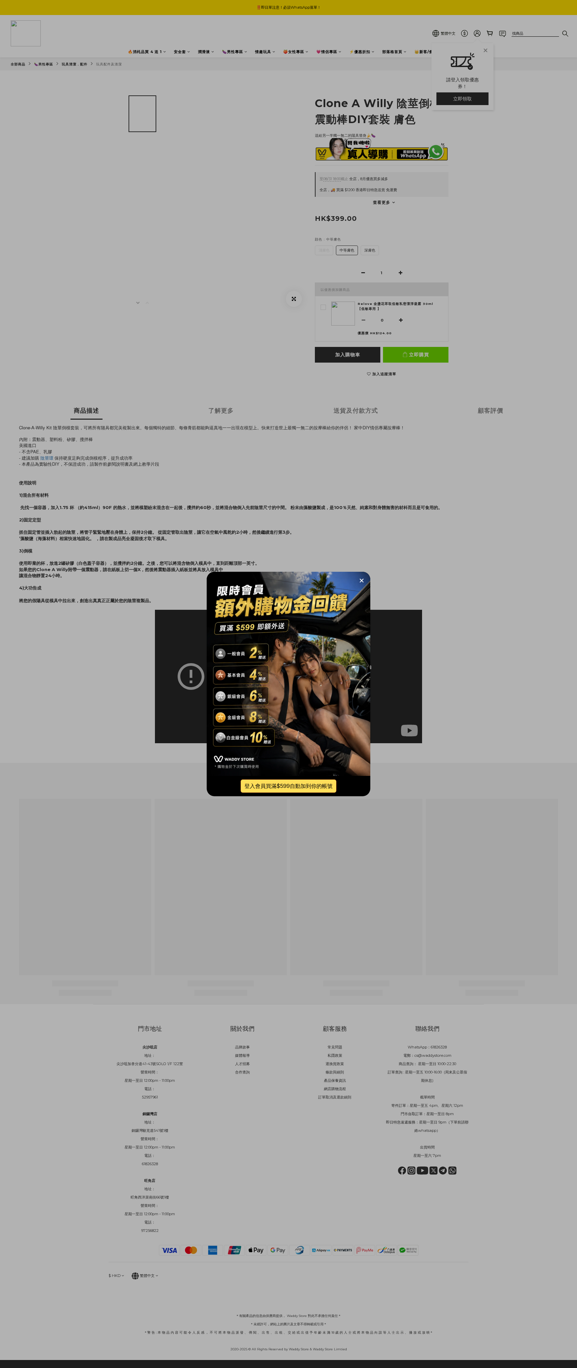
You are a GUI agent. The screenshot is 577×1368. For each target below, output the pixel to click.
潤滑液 (204, 51)
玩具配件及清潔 (109, 64)
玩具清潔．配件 (74, 64)
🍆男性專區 (232, 51)
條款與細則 (335, 1072)
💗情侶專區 (326, 51)
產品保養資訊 (335, 1080)
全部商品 (18, 64)
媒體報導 (242, 1055)
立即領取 (462, 99)
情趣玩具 (263, 51)
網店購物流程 (335, 1088)
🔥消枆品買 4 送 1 (145, 51)
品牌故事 (242, 1047)
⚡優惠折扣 (359, 51)
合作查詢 (242, 1072)
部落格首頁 (392, 51)
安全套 (180, 51)
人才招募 (242, 1063)
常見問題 (335, 1047)
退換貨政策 (335, 1063)
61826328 (439, 1047)
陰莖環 (46, 458)
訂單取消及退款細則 (334, 1097)
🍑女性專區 (293, 51)
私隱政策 (335, 1055)
